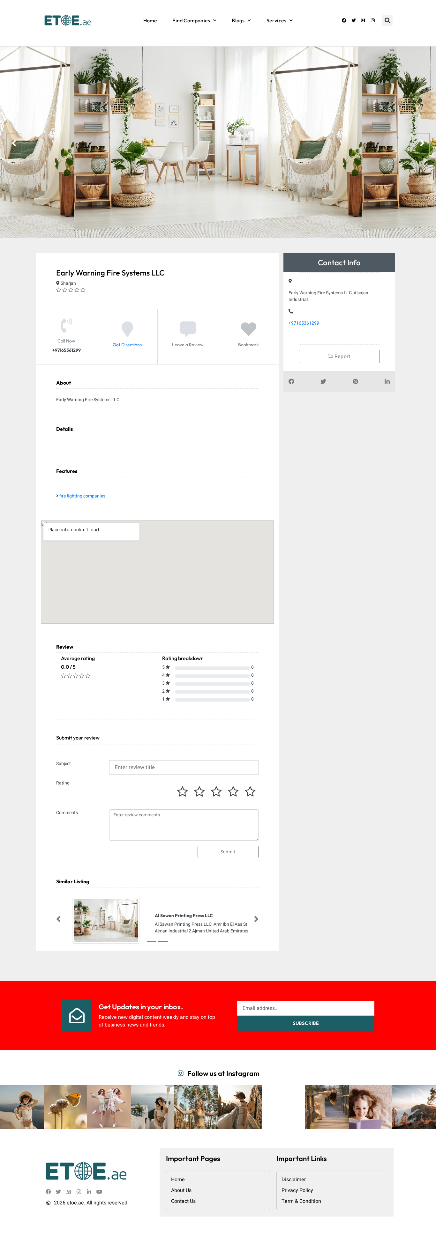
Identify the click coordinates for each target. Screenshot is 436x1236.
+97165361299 (304, 323)
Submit (228, 852)
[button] (387, 20)
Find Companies (191, 20)
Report (341, 356)
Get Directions (127, 345)
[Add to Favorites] (248, 334)
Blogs (238, 20)
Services (277, 20)
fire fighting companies (82, 496)
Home (150, 20)
